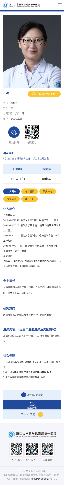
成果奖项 (11, 199)
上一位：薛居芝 (35, 394)
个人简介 (11, 191)
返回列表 (32, 407)
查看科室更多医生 (47, 94)
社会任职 (29, 199)
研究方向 (47, 191)
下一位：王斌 (28, 414)
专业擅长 (29, 191)
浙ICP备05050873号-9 (44, 478)
